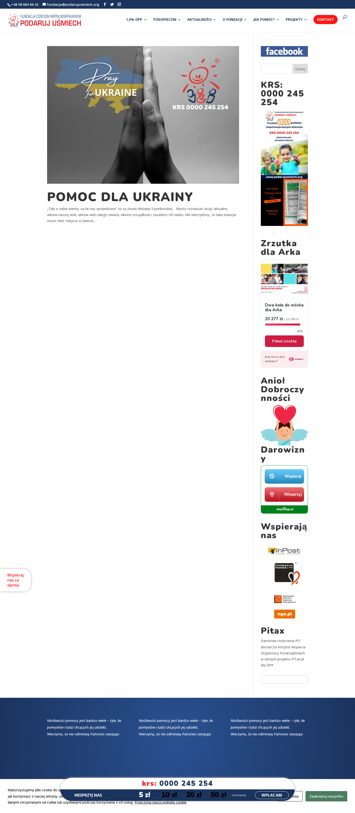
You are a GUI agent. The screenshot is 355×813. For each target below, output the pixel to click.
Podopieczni (164, 20)
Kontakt (325, 19)
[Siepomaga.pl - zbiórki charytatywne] (284, 512)
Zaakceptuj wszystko (326, 796)
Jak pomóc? (264, 20)
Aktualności (199, 20)
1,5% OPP (134, 20)
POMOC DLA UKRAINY (120, 197)
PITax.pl (297, 659)
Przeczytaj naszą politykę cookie (160, 802)
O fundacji (232, 20)
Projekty (294, 20)
